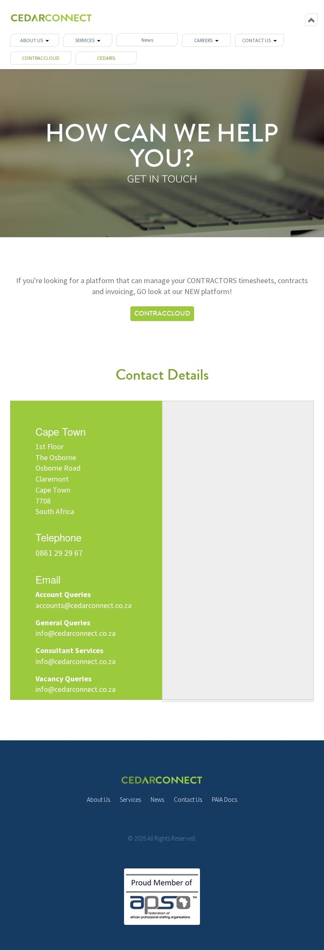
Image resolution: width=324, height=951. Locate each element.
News (147, 40)
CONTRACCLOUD (40, 58)
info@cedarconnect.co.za (75, 633)
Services (130, 800)
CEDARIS (106, 58)
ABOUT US (33, 40)
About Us (98, 800)
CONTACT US (257, 40)
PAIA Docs (224, 800)
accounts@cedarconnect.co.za (83, 605)
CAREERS (204, 40)
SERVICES (86, 40)
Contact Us (188, 800)
